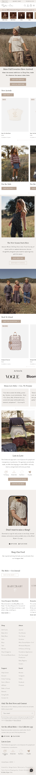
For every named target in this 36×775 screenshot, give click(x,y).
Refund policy (21, 767)
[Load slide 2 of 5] (31, 382)
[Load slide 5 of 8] (31, 367)
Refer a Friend (5, 688)
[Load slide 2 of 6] (29, 193)
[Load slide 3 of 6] (31, 193)
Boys (30, 20)
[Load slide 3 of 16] (19, 140)
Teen (2, 645)
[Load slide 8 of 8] (34, 367)
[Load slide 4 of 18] (18, 408)
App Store (14, 543)
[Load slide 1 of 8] (26, 367)
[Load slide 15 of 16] (33, 140)
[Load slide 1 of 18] (15, 408)
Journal (21, 629)
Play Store (23, 543)
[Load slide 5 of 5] (34, 382)
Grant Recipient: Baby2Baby (9, 601)
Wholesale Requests (24, 645)
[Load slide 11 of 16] (28, 140)
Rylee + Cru (9, 772)
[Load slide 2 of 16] (18, 140)
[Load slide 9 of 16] (26, 140)
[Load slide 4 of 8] (29, 367)
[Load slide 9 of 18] (24, 408)
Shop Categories (6, 652)
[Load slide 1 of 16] (17, 140)
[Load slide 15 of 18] (31, 408)
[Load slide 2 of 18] (16, 408)
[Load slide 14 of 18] (29, 408)
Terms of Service (17, 720)
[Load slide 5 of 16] (22, 140)
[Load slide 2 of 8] (27, 367)
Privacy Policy (9, 720)
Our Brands (22, 633)
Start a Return (5, 682)
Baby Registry (23, 660)
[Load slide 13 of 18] (28, 408)
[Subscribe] (32, 713)
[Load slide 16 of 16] (34, 140)
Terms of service (5, 770)
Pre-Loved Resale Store (8, 655)
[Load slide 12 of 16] (29, 140)
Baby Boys (13, 20)
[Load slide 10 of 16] (27, 140)
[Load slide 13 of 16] (31, 140)
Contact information (24, 770)
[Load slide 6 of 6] (34, 193)
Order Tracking (5, 679)
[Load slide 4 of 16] (21, 140)
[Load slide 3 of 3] (34, 618)
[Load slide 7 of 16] (24, 140)
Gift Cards (4, 629)
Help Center (5, 672)
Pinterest (21, 685)
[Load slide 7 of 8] (33, 367)
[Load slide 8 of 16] (25, 140)
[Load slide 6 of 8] (32, 367)
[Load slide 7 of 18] (22, 408)
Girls (21, 20)
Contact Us (4, 697)
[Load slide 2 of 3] (33, 618)
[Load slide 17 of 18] (33, 408)
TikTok (20, 679)
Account (3, 675)
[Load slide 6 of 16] (23, 140)
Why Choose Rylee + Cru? (26, 642)
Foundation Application (25, 652)
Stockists (21, 639)
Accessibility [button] (4, 767)
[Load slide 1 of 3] (32, 618)
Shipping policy (14, 770)
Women (3, 648)
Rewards (3, 691)
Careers (21, 663)
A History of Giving (24, 648)
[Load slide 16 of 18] (32, 408)
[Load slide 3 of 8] (28, 367)
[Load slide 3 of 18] (17, 408)
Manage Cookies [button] (13, 767)
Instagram (22, 675)
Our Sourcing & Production (23, 656)
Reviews (21, 672)
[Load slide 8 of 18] (23, 408)
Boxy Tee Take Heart (6, 133)
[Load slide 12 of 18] (27, 408)
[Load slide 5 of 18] (19, 408)
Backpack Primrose (5, 360)
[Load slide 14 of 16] (32, 140)
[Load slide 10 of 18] (25, 408)
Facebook (21, 682)
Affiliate (3, 685)
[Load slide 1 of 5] (29, 382)
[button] (34, 5)
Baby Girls (4, 20)
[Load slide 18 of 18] (34, 408)
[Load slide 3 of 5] (32, 382)
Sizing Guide (5, 694)
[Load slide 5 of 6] (33, 193)
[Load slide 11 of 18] (26, 408)
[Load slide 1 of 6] (28, 193)
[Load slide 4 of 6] (32, 193)
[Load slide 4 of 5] (33, 382)
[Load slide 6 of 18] (21, 408)
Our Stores (22, 636)
